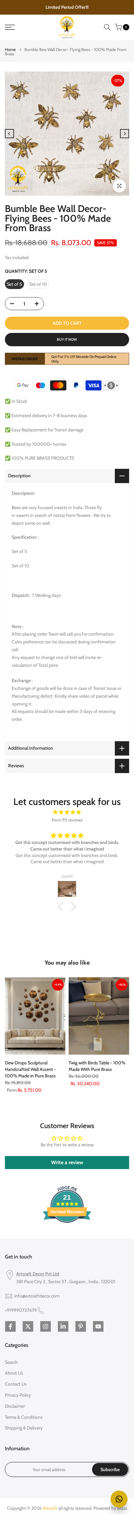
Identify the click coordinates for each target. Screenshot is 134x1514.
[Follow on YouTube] (98, 1326)
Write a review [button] (67, 1162)
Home (10, 49)
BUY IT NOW (67, 339)
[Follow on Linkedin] (63, 1326)
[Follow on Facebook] (10, 1326)
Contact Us (16, 1384)
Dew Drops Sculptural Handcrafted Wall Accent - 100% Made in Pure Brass (30, 1069)
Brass (122, 1508)
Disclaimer (15, 1406)
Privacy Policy (18, 1395)
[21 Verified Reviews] (67, 1234)
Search (11, 1362)
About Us (14, 1373)
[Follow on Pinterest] (80, 1326)
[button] (62, 906)
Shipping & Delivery (24, 1428)
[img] (67, 812)
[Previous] (9, 133)
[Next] (124, 133)
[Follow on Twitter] (28, 1326)
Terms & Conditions (24, 1417)
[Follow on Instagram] (45, 1326)
